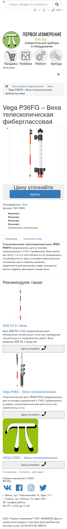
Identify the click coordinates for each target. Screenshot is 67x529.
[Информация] (46, 10)
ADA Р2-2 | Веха (15, 325)
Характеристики (32, 238)
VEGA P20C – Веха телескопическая (30, 457)
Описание (11, 238)
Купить (35, 194)
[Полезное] (37, 10)
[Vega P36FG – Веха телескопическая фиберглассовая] (37, 153)
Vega (25, 204)
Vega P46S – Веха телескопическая (29, 391)
